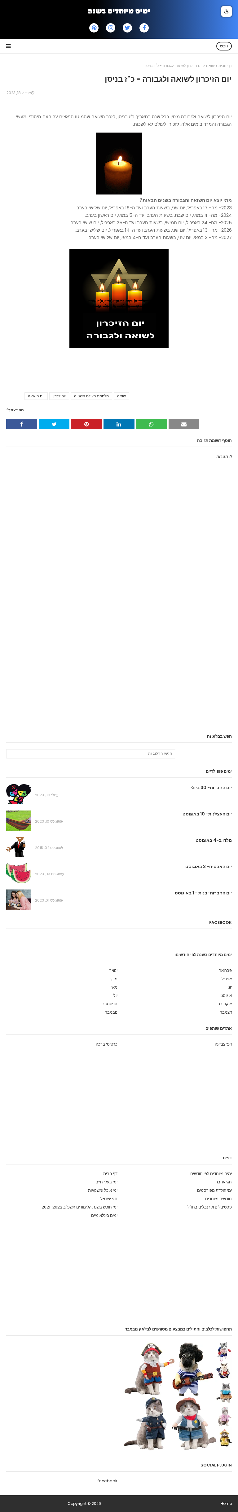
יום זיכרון (59, 396)
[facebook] (144, 28)
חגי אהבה (223, 1182)
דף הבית (225, 65)
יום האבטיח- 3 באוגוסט (208, 866)
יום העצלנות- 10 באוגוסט (207, 814)
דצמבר (226, 1012)
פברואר (225, 970)
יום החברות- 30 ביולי (211, 787)
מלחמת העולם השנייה (91, 396)
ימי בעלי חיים (106, 1182)
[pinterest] (94, 28)
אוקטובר (225, 1004)
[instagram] (110, 28)
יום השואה (36, 396)
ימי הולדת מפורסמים (214, 1190)
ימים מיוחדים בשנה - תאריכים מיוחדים (36, 1503)
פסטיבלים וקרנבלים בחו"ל (209, 1207)
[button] (226, 11)
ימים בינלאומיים (104, 1215)
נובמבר (111, 1012)
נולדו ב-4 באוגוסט (214, 840)
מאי (114, 987)
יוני (229, 987)
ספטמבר (109, 1004)
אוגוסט (226, 996)
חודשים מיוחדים (218, 1199)
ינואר (113, 970)
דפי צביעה (223, 1044)
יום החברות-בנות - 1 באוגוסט (203, 893)
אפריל (227, 979)
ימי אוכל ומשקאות (102, 1190)
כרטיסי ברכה (106, 1044)
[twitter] (127, 28)
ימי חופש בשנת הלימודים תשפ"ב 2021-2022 (79, 1207)
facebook (107, 1481)
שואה (210, 65)
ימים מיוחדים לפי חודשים (211, 1174)
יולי (114, 996)
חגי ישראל (108, 1199)
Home (226, 1503)
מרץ (113, 979)
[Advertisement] (119, 680)
